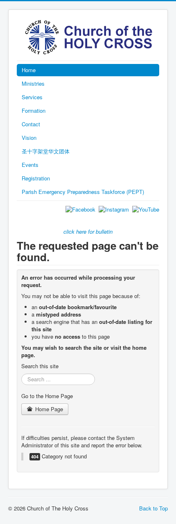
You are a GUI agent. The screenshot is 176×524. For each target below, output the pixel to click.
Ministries (33, 83)
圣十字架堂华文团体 (46, 151)
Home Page (48, 409)
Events (30, 165)
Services (32, 97)
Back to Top (153, 508)
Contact (31, 124)
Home (29, 70)
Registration (36, 178)
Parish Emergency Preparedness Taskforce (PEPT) (83, 192)
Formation (33, 110)
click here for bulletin (88, 231)
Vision (29, 137)
